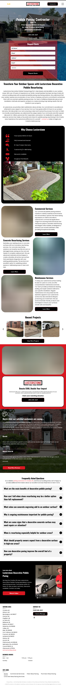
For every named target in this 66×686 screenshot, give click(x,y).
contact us (45, 119)
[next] (63, 329)
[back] (3, 329)
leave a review (36, 428)
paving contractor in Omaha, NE (23, 481)
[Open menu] (62, 4)
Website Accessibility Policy (53, 682)
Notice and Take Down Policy (41, 682)
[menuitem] (6, 673)
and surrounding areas (9, 650)
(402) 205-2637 (38, 610)
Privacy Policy (9, 682)
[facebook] (34, 617)
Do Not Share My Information (20, 682)
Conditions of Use (31, 682)
